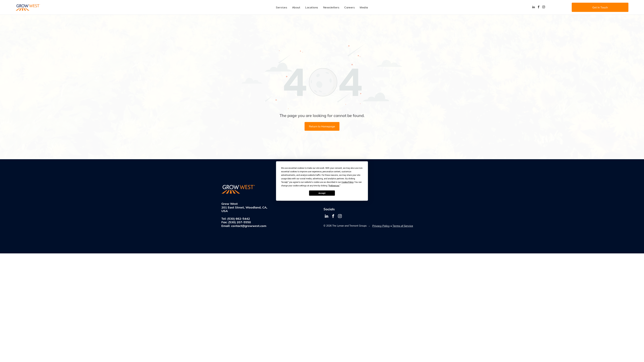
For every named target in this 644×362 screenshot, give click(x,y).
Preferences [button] (334, 186)
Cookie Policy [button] (347, 182)
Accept (322, 193)
